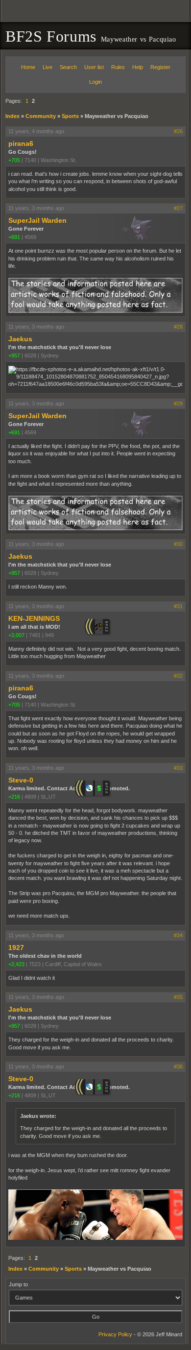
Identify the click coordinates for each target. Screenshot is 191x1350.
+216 (14, 797)
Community (40, 116)
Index (12, 116)
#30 (178, 544)
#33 (178, 768)
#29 (178, 403)
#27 (178, 208)
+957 (14, 355)
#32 (178, 676)
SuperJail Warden (37, 220)
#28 (178, 327)
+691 (14, 237)
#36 (178, 1066)
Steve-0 (20, 780)
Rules (118, 67)
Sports (70, 116)
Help (137, 67)
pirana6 (20, 143)
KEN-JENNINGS (34, 618)
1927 (16, 947)
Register (160, 67)
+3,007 (16, 635)
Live (47, 67)
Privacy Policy (115, 1334)
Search (68, 67)
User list (94, 67)
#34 (178, 935)
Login (95, 82)
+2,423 (16, 964)
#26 (178, 131)
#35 (178, 997)
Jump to (18, 1284)
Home (28, 67)
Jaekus (20, 339)
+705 (14, 160)
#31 (178, 606)
